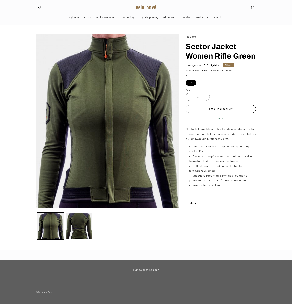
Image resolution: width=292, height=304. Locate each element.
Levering (205, 70)
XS (191, 82)
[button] (40, 7)
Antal (188, 90)
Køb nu (220, 118)
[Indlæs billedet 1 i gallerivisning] (50, 226)
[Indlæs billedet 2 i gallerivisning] (79, 226)
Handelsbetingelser (146, 269)
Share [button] (193, 203)
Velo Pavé (48, 292)
